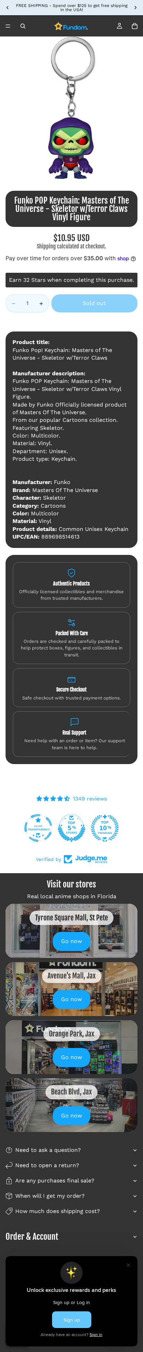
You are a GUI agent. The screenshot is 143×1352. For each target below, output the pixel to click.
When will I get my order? (50, 1196)
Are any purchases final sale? (54, 1180)
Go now (71, 941)
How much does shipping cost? (57, 1211)
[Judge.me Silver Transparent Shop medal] (38, 828)
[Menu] (8, 26)
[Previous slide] (7, 7)
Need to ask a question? (48, 1150)
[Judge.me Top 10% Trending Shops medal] (105, 828)
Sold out (94, 303)
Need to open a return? (47, 1165)
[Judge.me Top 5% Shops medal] (71, 828)
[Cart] (134, 26)
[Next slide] (135, 7)
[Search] (23, 26)
